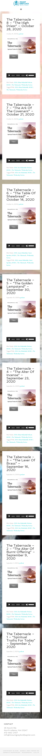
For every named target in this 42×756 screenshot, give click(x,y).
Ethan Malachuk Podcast (25, 82)
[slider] (32, 75)
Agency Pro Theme (28, 750)
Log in (36, 752)
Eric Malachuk (23, 172)
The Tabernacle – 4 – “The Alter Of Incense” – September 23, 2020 (20, 375)
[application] (21, 75)
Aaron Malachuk (22, 253)
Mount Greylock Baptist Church (21, 3)
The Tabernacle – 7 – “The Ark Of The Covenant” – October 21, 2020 (20, 109)
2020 (15, 82)
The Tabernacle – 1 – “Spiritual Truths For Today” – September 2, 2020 (20, 640)
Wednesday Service (26, 85)
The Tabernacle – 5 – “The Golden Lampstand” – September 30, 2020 (20, 286)
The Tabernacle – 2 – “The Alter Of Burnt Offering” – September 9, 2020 (20, 552)
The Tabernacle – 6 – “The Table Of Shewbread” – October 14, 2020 (20, 194)
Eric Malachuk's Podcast (24, 168)
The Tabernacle (16, 85)
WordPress (27, 752)
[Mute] (27, 75)
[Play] (9, 75)
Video (14, 56)
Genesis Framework (11, 752)
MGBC (8, 85)
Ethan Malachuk (23, 87)
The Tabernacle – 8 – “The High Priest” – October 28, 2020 (20, 24)
